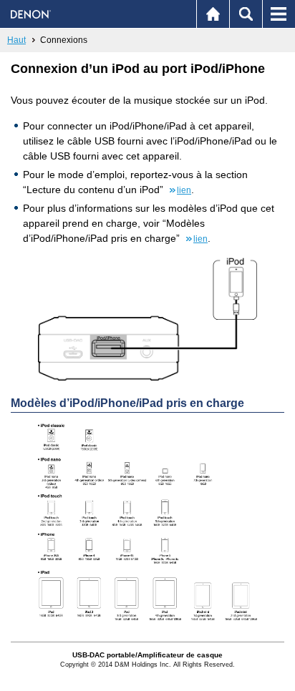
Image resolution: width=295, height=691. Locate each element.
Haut (16, 40)
